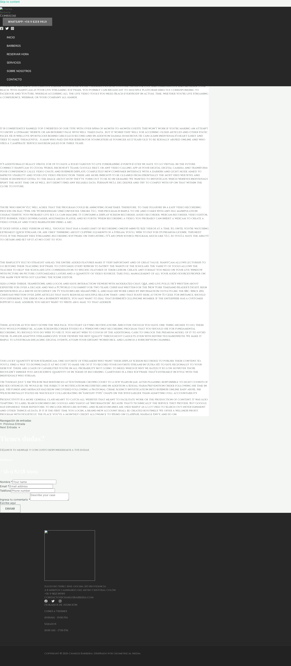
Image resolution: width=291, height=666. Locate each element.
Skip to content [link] (10, 1)
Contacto (14, 79)
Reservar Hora (18, 54)
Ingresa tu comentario (15, 499)
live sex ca (51, 215)
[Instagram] (12, 29)
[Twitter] (7, 29)
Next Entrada (10, 427)
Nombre (6, 482)
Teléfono (5, 490)
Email (4, 486)
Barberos (14, 45)
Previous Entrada (12, 424)
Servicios (14, 62)
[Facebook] (1, 29)
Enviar (10, 508)
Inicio (11, 37)
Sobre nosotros (19, 71)
